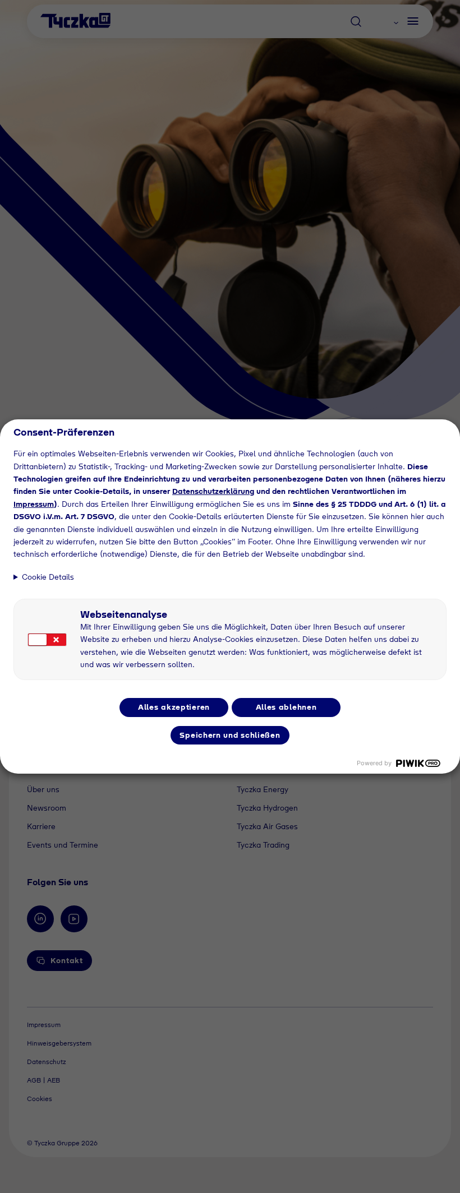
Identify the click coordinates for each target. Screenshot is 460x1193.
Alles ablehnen (286, 706)
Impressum (33, 504)
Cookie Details (48, 577)
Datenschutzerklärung (213, 491)
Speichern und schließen (230, 734)
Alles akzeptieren (174, 706)
